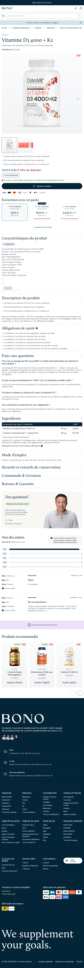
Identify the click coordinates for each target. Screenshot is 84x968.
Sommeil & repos (28, 825)
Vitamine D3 (50, 28)
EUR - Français (71, 860)
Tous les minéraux (28, 812)
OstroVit (5, 35)
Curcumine (67, 800)
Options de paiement (50, 866)
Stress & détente (28, 831)
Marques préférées (72, 821)
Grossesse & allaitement (30, 839)
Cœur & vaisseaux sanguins (8, 838)
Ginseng (66, 808)
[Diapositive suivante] (78, 98)
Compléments (50, 793)
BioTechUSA (67, 834)
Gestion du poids (8, 834)
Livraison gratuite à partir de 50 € (43, 3)
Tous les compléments (51, 814)
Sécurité (79, 962)
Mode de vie (49, 821)
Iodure (24, 809)
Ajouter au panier (44, 186)
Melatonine (47, 808)
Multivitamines (7, 797)
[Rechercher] (79, 16)
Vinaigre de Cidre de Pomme (70, 804)
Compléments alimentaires (21, 28)
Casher (45, 837)
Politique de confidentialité (64, 962)
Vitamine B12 (6, 806)
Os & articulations (8, 825)
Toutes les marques (70, 840)
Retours (46, 869)
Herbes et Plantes (72, 793)
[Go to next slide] (80, 693)
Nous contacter (13, 524)
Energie (4, 831)
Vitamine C (6, 803)
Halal (44, 831)
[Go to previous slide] (73, 693)
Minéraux (27, 793)
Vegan (45, 825)
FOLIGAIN (66, 828)
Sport (24, 828)
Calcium (25, 800)
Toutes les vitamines (9, 812)
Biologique (47, 828)
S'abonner (26, 869)
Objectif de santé (30, 821)
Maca (65, 811)
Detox (4, 828)
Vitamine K (5, 809)
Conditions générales (45, 962)
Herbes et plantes (69, 814)
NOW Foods (67, 825)
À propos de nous (8, 865)
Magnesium (26, 797)
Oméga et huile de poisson (49, 798)
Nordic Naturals (69, 831)
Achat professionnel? (9, 871)
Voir (55, 23)
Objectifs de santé (10, 821)
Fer (23, 806)
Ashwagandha (68, 797)
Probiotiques (47, 805)
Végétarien (47, 834)
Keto (44, 840)
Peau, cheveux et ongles (11, 842)
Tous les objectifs (28, 842)
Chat (10, 520)
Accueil (4, 28)
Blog (3, 868)
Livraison (46, 863)
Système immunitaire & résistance (30, 835)
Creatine (46, 811)
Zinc (23, 803)
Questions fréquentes (30, 866)
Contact (25, 863)
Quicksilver (67, 837)
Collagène (46, 802)
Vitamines (38, 28)
